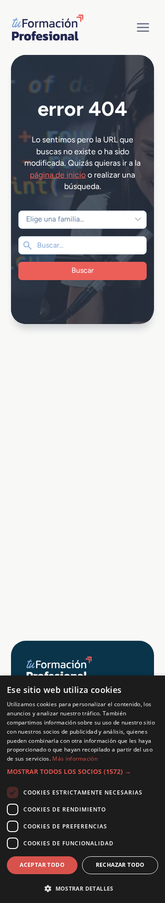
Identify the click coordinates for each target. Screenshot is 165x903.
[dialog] (82, 789)
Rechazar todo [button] (120, 865)
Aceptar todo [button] (42, 865)
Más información (75, 758)
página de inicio (58, 174)
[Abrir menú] (143, 27)
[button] (82, 771)
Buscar (83, 270)
